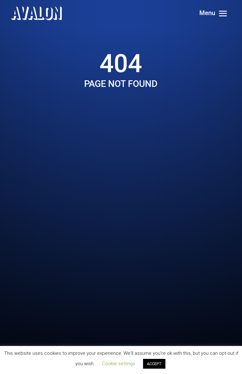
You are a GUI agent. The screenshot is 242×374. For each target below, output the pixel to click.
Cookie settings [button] (118, 363)
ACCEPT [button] (154, 363)
